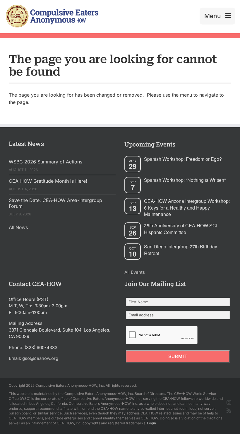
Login (151, 423)
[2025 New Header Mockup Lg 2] (51, 7)
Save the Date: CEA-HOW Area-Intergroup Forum (55, 203)
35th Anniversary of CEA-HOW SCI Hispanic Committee (180, 229)
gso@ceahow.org (40, 358)
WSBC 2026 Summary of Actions (45, 162)
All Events (134, 272)
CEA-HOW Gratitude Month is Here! (48, 181)
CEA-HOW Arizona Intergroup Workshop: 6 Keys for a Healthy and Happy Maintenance (187, 207)
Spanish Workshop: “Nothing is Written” (185, 180)
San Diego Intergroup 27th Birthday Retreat (180, 250)
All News (18, 227)
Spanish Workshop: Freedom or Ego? (183, 159)
